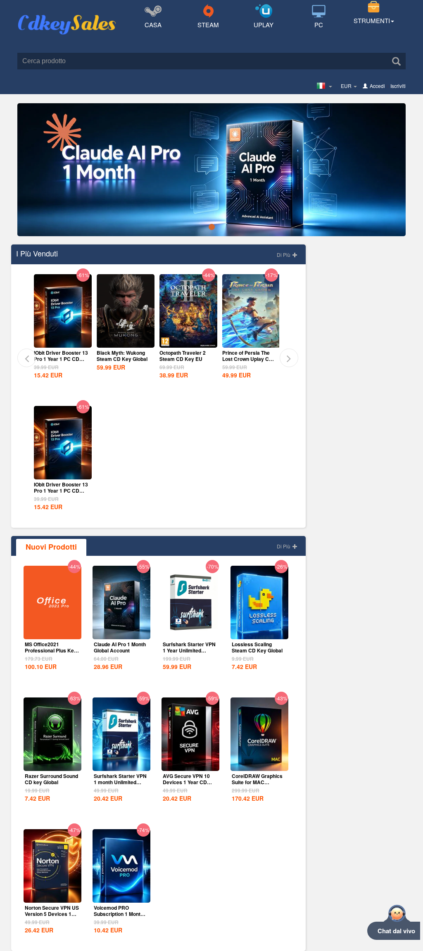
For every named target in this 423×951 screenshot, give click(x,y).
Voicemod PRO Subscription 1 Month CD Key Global (118, 914)
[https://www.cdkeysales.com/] (66, 15)
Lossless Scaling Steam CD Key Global (257, 647)
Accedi (377, 85)
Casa (153, 24)
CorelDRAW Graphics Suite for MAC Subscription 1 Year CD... (257, 785)
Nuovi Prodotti (51, 546)
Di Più (284, 254)
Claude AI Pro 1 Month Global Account (120, 647)
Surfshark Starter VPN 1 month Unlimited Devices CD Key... (120, 782)
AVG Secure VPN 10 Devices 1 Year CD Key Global (186, 782)
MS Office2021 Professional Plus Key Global (51, 650)
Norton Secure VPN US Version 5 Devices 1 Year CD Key (52, 914)
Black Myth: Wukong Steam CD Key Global (62, 356)
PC (318, 24)
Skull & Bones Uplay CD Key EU (249, 356)
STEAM (208, 24)
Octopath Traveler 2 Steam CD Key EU (123, 356)
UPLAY (263, 24)
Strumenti (372, 20)
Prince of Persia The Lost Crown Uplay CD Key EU (187, 359)
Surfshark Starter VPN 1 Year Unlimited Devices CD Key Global (189, 653)
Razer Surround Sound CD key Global (51, 779)
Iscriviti (398, 85)
